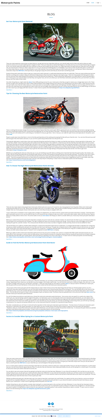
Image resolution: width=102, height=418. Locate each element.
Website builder (55, 410)
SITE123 (50, 410)
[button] (96, 2)
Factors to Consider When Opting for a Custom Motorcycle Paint (29, 316)
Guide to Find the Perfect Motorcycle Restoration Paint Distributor (30, 243)
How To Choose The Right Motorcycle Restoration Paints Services (30, 166)
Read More (9, 90)
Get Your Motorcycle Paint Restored (19, 21)
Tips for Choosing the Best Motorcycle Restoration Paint (26, 93)
